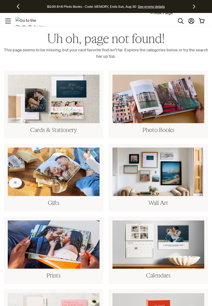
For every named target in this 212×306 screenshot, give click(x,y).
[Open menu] (8, 21)
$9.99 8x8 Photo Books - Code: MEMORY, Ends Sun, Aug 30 (91, 6)
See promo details (151, 6)
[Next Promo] (194, 6)
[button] (191, 21)
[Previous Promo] (20, 6)
